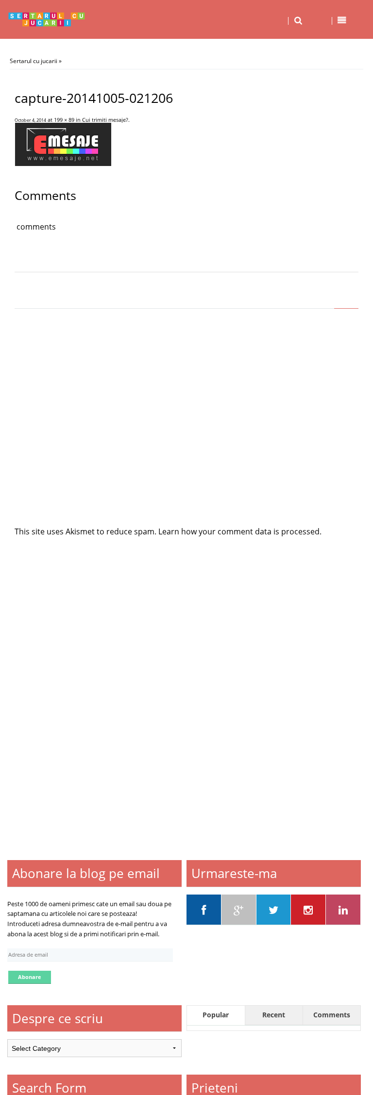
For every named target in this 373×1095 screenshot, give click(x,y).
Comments (331, 1014)
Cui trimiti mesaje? (105, 119)
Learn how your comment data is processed (239, 531)
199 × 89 (64, 119)
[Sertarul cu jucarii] (46, 19)
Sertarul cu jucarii (33, 61)
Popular (216, 1014)
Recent (273, 1014)
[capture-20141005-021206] (63, 163)
